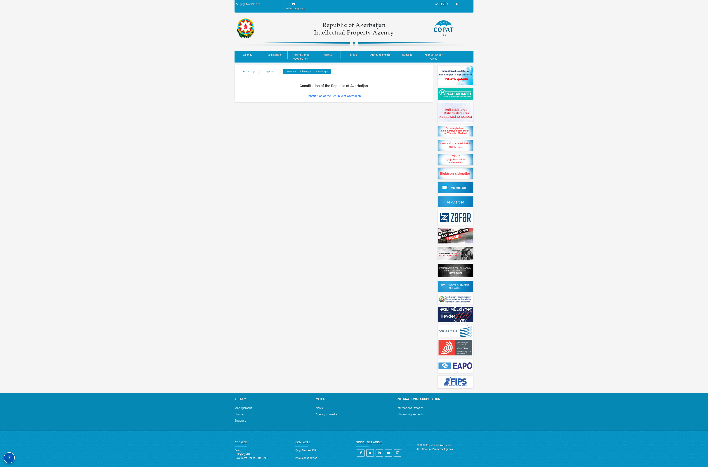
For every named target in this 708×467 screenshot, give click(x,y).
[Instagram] (397, 453)
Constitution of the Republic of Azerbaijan (307, 71)
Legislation (274, 54)
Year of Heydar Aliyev (433, 56)
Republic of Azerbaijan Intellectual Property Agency (354, 29)
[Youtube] (388, 453)
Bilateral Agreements (410, 414)
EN (442, 4)
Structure (240, 420)
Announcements (380, 54)
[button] (9, 457)
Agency (247, 54)
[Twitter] (370, 453)
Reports (327, 54)
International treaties (410, 408)
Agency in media (326, 414)
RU (448, 4)
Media (354, 54)
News (319, 408)
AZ (436, 4)
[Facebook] (361, 453)
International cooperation (301, 56)
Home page (249, 71)
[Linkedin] (379, 453)
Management (243, 408)
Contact (407, 54)
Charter (239, 414)
